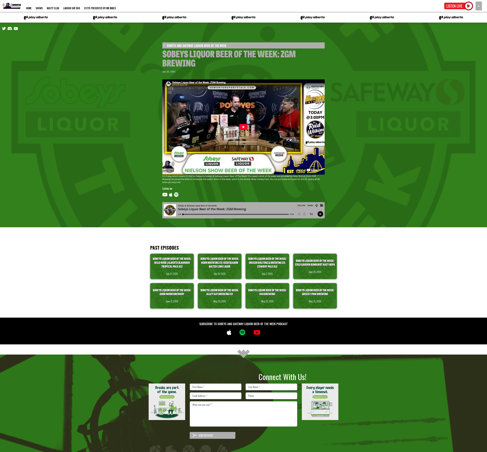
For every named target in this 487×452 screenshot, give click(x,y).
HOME (29, 8)
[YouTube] (16, 29)
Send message (206, 435)
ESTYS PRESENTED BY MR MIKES (100, 8)
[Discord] (9, 29)
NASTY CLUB (53, 8)
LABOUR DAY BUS (71, 8)
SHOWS (39, 8)
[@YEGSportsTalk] (4, 29)
